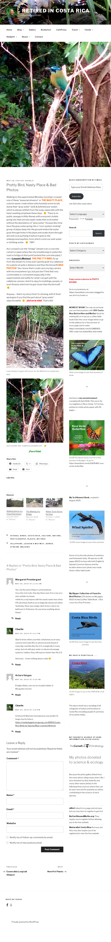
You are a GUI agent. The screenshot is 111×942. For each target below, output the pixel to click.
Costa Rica (34, 536)
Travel (75, 30)
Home (9, 30)
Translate (89, 219)
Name (10, 795)
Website (11, 823)
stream (14, 547)
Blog (19, 30)
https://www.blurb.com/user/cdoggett (85, 292)
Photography (18, 539)
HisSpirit (10, 37)
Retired (41, 539)
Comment (12, 758)
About (25, 37)
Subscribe (76, 196)
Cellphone (16, 544)
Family (88, 30)
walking (25, 547)
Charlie (29, 181)
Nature (57, 536)
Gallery (32, 30)
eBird (71, 808)
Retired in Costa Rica (55, 11)
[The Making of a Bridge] (34, 502)
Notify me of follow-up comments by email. (31, 837)
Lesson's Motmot (34, 544)
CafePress (61, 30)
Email (10, 809)
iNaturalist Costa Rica (80, 827)
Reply (18, 618)
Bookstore (46, 30)
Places (31, 539)
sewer (49, 544)
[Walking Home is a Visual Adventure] (14, 502)
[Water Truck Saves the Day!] (54, 502)
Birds (23, 536)
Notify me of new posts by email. (26, 843)
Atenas (14, 536)
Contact (39, 37)
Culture (46, 536)
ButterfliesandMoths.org (81, 816)
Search (72, 227)
